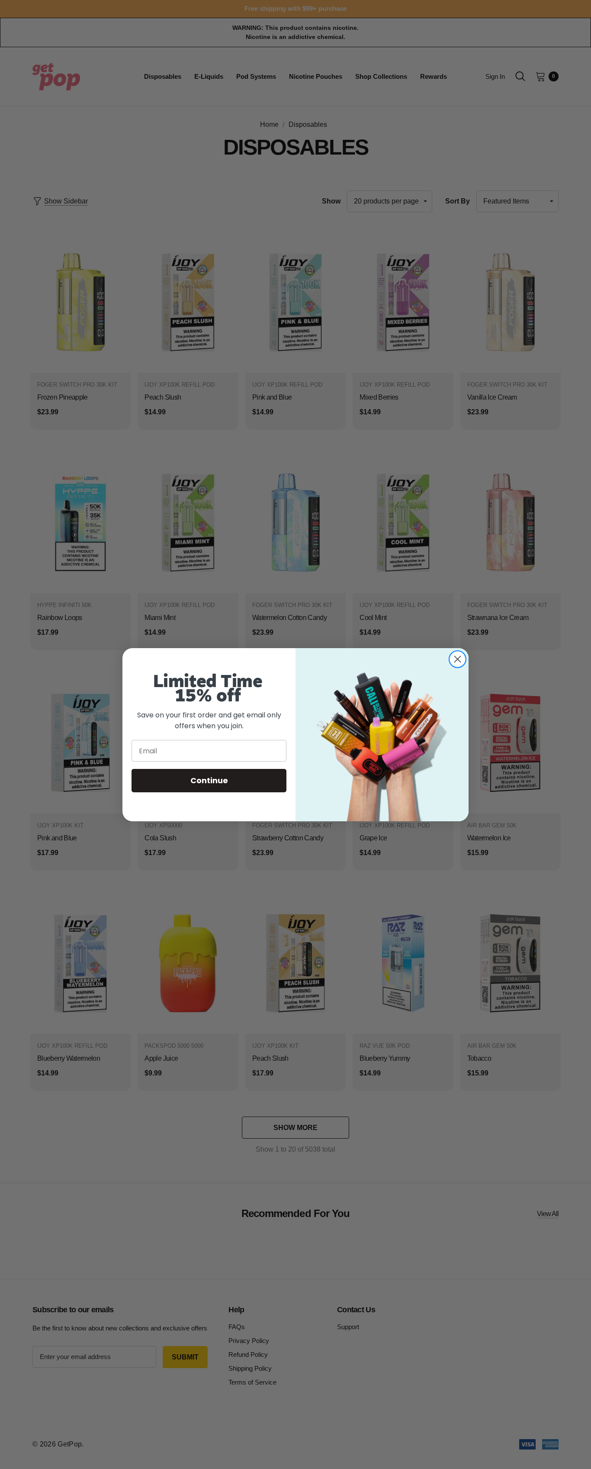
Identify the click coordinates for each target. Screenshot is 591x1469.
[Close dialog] (457, 659)
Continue (209, 780)
